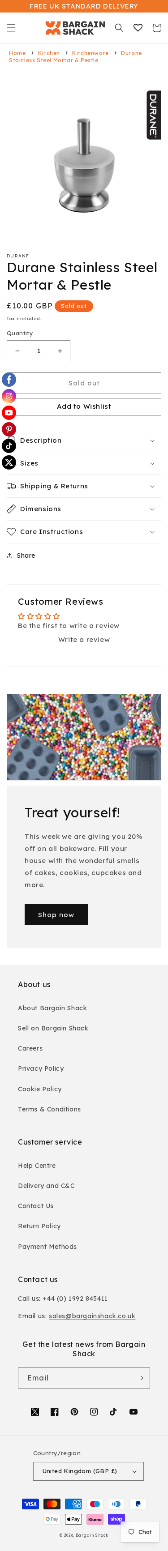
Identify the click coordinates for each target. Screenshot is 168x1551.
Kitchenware (90, 53)
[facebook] (9, 379)
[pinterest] (9, 429)
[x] (9, 462)
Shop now (56, 914)
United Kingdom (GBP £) (80, 1470)
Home (17, 53)
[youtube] (9, 413)
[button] (11, 28)
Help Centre (37, 1166)
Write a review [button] (84, 639)
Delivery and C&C (46, 1186)
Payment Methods (47, 1247)
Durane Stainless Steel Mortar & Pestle (75, 57)
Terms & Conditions (49, 1109)
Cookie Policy (40, 1089)
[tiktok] (9, 446)
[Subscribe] (140, 1378)
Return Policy (39, 1226)
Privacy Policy (41, 1068)
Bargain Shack (92, 1535)
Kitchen (49, 53)
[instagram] (9, 396)
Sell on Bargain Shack (53, 1028)
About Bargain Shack (52, 1008)
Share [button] (26, 555)
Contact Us (36, 1206)
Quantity (20, 333)
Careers (30, 1048)
